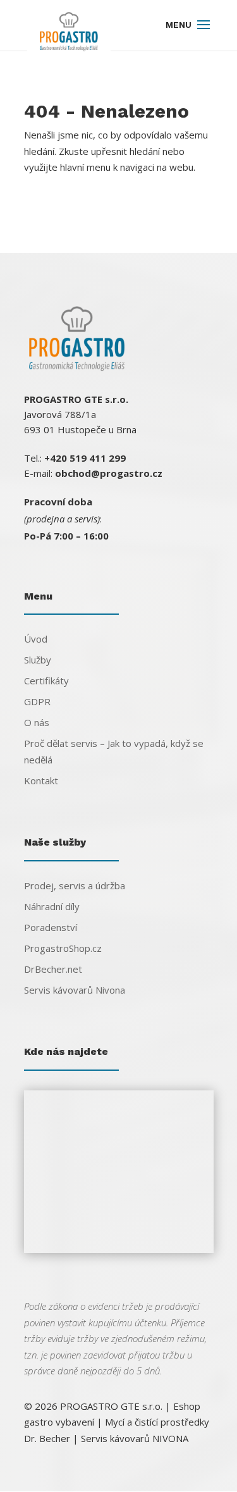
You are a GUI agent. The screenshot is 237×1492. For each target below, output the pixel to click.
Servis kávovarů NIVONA (134, 1438)
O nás (36, 722)
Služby (37, 659)
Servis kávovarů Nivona (74, 989)
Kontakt (41, 780)
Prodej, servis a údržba (74, 885)
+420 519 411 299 (85, 458)
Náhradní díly (52, 906)
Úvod (35, 638)
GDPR (37, 701)
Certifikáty (46, 680)
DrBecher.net (53, 969)
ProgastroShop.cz (63, 948)
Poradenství (50, 927)
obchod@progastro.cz (108, 473)
